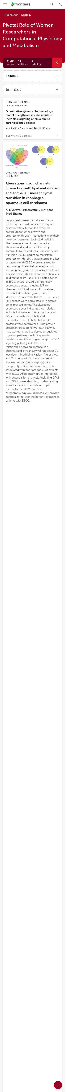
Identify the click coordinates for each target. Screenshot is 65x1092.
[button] (23, 63)
